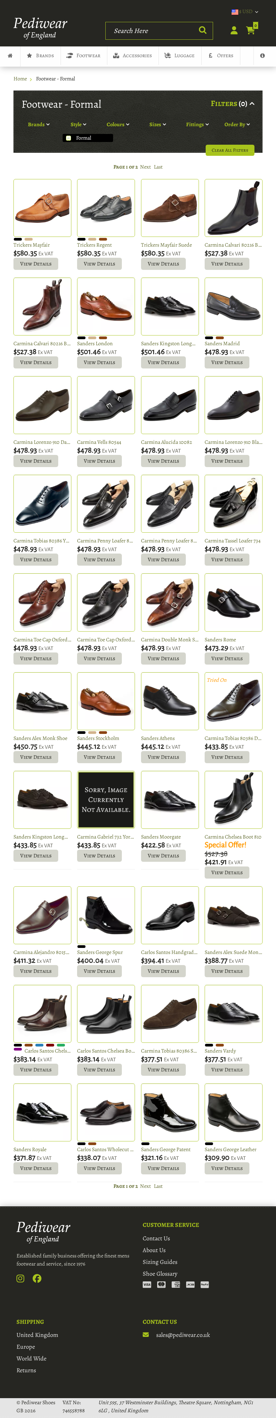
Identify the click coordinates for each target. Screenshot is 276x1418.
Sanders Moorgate (161, 837)
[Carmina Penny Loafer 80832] (106, 504)
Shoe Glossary (160, 1274)
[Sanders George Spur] (106, 915)
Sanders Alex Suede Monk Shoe (234, 952)
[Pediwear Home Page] (42, 28)
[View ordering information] (176, 1285)
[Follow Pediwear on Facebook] (41, 1280)
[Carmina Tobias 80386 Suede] (170, 1014)
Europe (25, 1347)
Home (20, 78)
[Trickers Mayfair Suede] (170, 208)
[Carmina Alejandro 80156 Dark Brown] (42, 915)
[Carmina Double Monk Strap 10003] (170, 602)
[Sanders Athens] (170, 701)
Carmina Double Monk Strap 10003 (170, 639)
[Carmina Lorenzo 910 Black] (234, 405)
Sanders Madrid (222, 343)
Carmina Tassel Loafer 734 (233, 540)
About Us (154, 1250)
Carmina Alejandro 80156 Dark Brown (42, 952)
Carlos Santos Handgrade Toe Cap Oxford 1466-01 (170, 952)
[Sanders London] (106, 306)
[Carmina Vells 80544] (106, 405)
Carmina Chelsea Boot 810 (233, 837)
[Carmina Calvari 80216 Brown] (42, 306)
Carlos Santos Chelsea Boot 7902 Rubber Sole (106, 1051)
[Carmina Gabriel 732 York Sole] (106, 800)
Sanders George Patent (166, 1149)
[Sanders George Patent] (170, 1112)
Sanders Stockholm (98, 738)
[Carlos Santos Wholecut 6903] (106, 1112)
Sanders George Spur (100, 952)
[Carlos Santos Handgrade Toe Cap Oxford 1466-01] (170, 915)
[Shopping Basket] (247, 31)
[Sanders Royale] (42, 1112)
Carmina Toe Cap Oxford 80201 (42, 639)
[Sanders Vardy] (234, 1014)
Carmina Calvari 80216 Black (234, 245)
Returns (26, 1370)
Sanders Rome (220, 639)
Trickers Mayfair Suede (166, 245)
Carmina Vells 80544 (99, 442)
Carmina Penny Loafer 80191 (170, 540)
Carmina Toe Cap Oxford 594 (106, 639)
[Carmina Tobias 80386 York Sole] (42, 504)
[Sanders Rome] (234, 602)
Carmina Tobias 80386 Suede (170, 1051)
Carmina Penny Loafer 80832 (106, 540)
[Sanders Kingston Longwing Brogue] (170, 306)
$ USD (245, 11)
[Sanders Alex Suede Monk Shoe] (234, 915)
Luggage (184, 55)
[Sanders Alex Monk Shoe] (42, 701)
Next (145, 167)
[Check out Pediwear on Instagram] (24, 1280)
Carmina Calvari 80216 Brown (42, 343)
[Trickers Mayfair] (42, 208)
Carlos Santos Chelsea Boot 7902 (48, 1051)
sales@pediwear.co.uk (182, 1335)
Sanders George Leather (230, 1149)
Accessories (137, 55)
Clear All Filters (230, 150)
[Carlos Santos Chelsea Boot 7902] (42, 1014)
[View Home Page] (10, 56)
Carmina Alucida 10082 (166, 442)
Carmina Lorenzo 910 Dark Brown (42, 442)
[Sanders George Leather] (234, 1112)
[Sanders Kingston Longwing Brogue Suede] (42, 800)
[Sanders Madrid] (234, 306)
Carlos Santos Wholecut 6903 (106, 1149)
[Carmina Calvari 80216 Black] (234, 208)
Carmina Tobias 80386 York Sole (42, 540)
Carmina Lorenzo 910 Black (234, 442)
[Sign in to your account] (230, 31)
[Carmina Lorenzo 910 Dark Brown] (42, 405)
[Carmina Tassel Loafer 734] (234, 504)
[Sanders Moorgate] (170, 800)
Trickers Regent (94, 245)
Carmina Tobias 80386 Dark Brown (234, 738)
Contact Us (156, 1238)
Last (158, 167)
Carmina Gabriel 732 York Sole (106, 837)
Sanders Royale (29, 1149)
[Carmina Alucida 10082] (170, 405)
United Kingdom (37, 1335)
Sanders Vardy (220, 1051)
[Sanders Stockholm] (106, 701)
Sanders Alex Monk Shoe (40, 738)
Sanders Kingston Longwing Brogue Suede (42, 837)
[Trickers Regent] (106, 208)
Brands (45, 55)
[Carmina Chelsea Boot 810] (234, 800)
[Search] (202, 30)
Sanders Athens (158, 738)
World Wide (31, 1358)
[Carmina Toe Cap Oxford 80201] (42, 602)
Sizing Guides (160, 1262)
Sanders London (95, 343)
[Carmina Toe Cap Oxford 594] (106, 602)
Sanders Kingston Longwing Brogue (170, 343)
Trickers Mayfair (31, 245)
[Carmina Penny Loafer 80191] (170, 504)
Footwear (88, 55)
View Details (35, 264)
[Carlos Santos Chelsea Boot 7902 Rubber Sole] (106, 1014)
